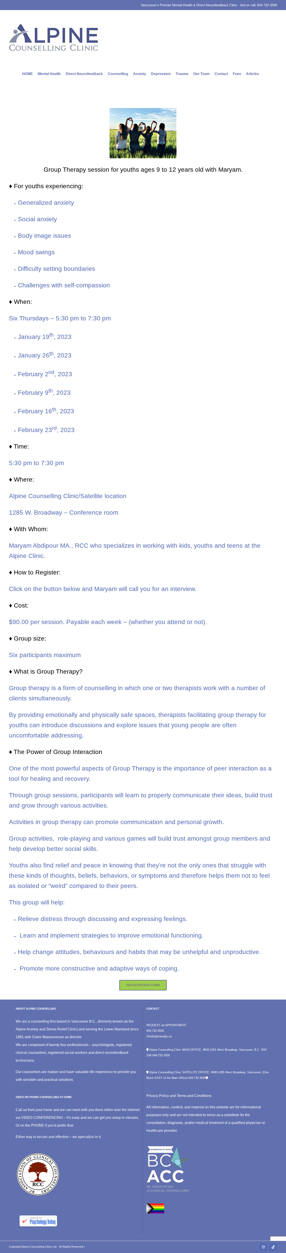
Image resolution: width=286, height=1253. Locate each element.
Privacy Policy (157, 1096)
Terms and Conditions (194, 1096)
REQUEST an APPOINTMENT (166, 1025)
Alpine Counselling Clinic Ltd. (39, 1246)
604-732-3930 (155, 1030)
